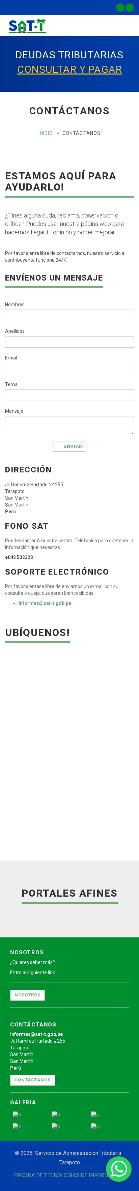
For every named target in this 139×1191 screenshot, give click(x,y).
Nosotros (27, 994)
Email (11, 357)
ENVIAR (73, 446)
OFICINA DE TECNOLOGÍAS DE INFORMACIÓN (69, 1175)
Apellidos (15, 331)
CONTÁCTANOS (33, 1079)
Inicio (45, 133)
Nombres (15, 304)
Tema (11, 384)
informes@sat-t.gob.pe (45, 603)
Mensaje (14, 411)
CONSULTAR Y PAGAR (69, 69)
